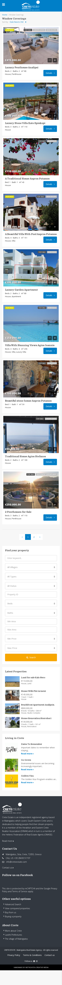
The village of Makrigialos (16, 938)
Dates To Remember (31, 744)
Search (32, 657)
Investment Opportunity (46, 474)
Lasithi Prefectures (13, 934)
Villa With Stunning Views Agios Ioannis (30, 345)
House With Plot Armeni (33, 691)
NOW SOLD (52, 141)
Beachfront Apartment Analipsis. (38, 705)
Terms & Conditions (32, 955)
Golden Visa (27, 776)
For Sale (28, 30)
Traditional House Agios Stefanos (25, 456)
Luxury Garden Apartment (21, 290)
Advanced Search (13, 904)
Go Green (26, 760)
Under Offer (39, 30)
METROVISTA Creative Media (37, 967)
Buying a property (13, 916)
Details (49, 73)
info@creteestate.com (16, 861)
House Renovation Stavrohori (36, 718)
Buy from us (10, 912)
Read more (27, 753)
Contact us (7, 867)
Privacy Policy (13, 955)
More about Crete (13, 930)
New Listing (51, 85)
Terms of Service (19, 891)
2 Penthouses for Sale (18, 512)
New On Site (51, 30)
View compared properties (17, 908)
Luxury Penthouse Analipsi (21, 67)
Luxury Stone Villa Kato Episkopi (25, 123)
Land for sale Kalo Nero (33, 677)
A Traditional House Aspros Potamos (27, 178)
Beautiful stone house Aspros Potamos (28, 401)
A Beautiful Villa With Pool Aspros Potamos (31, 234)
